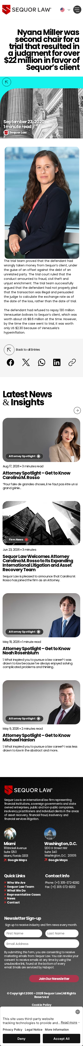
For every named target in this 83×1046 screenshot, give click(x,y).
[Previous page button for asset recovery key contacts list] (6, 82)
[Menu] (77, 9)
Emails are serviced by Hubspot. (33, 967)
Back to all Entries (28, 349)
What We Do (16, 890)
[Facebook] (10, 362)
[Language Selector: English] (64, 10)
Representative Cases (23, 894)
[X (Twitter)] (26, 362)
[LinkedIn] (56, 362)
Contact (13, 902)
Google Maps (17, 860)
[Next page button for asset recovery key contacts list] (77, 410)
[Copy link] (72, 362)
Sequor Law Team (20, 887)
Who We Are (16, 882)
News (11, 898)
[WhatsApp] (41, 362)
